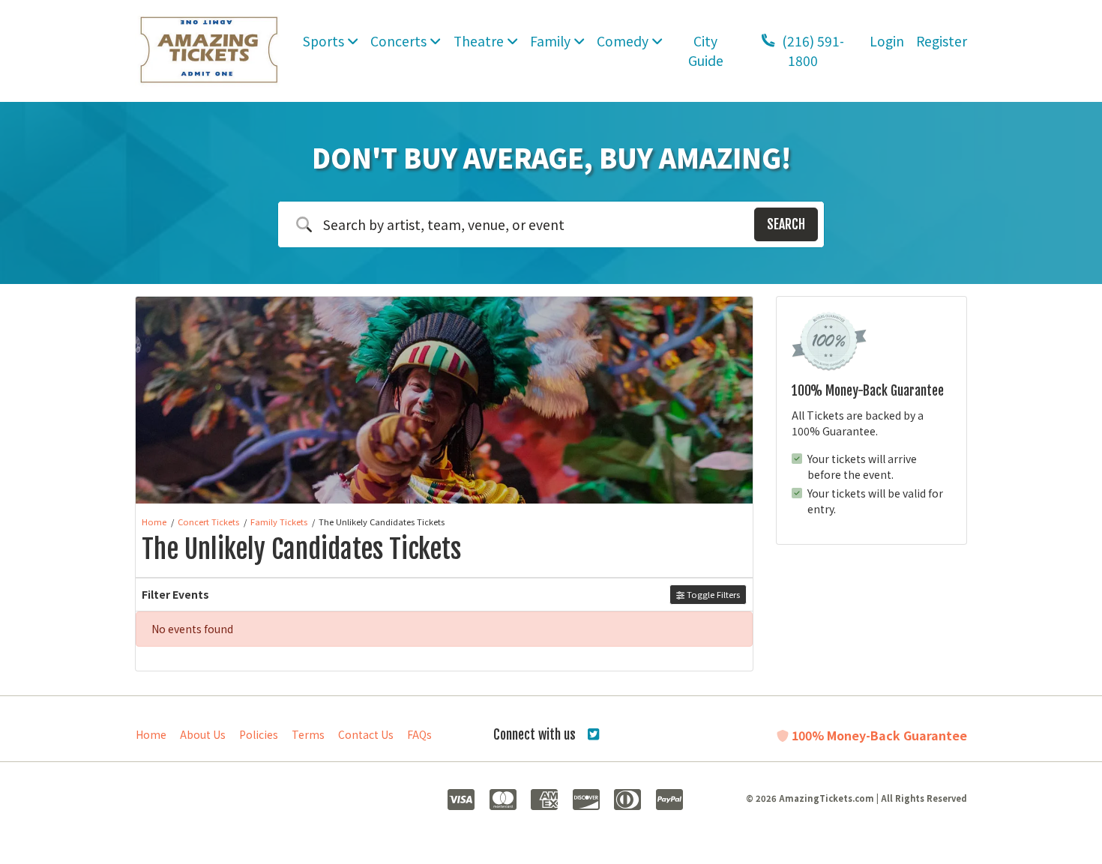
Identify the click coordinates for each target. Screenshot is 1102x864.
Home (151, 734)
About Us (203, 734)
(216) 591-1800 (811, 50)
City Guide (705, 50)
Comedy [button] (624, 40)
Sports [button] (325, 40)
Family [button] (551, 40)
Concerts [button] (400, 40)
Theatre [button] (480, 40)
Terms (308, 734)
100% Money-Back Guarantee (878, 735)
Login (887, 40)
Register (941, 40)
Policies (258, 734)
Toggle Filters (712, 594)
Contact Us (366, 734)
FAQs (419, 734)
